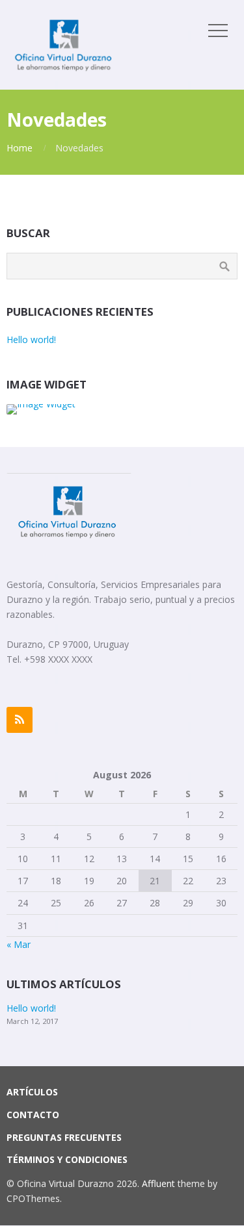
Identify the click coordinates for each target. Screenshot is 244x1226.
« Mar (19, 944)
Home (20, 148)
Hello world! (31, 339)
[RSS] (20, 720)
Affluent (158, 1183)
